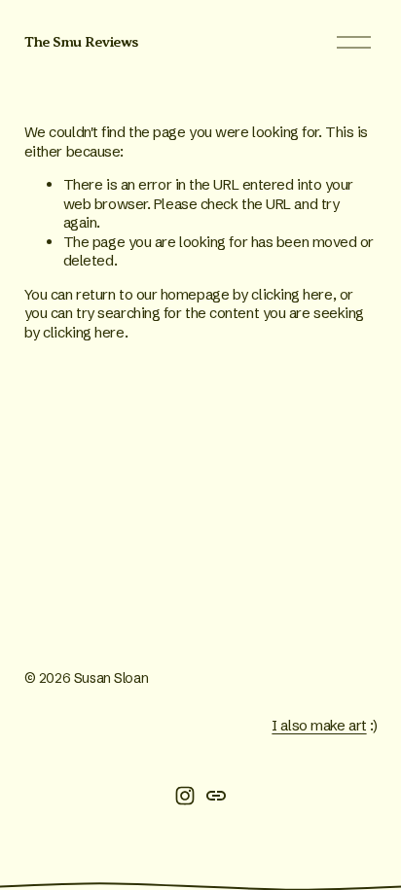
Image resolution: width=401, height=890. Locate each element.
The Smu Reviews (81, 42)
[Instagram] (185, 795)
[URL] (216, 795)
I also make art (319, 725)
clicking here (291, 294)
